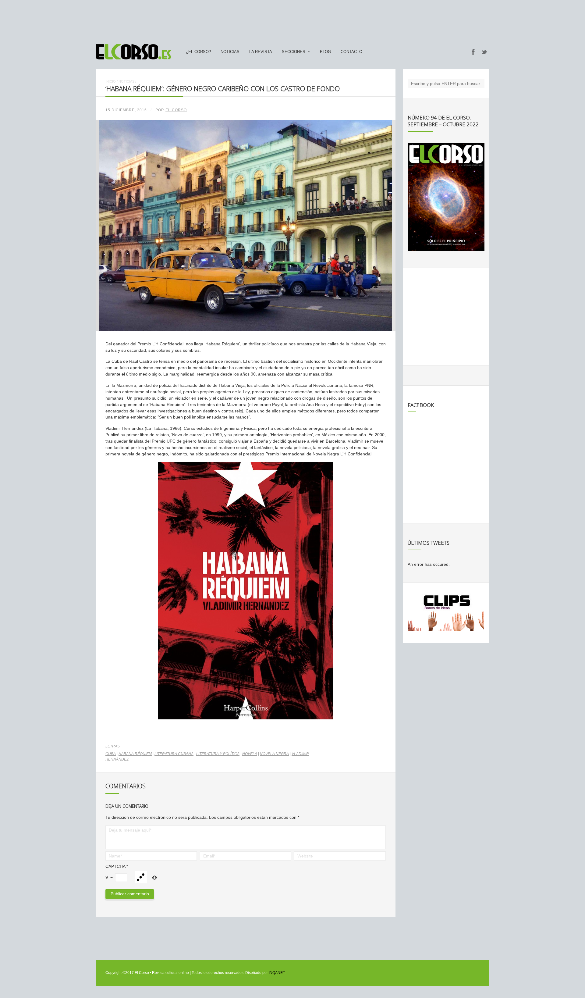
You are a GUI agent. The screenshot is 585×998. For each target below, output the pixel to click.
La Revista (260, 52)
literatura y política (217, 754)
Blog (325, 52)
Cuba (110, 754)
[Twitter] (484, 52)
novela (249, 754)
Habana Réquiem (135, 754)
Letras (112, 746)
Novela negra (274, 754)
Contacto (351, 52)
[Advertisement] (292, 19)
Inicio (110, 81)
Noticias (230, 52)
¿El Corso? (198, 52)
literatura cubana (173, 754)
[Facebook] (473, 52)
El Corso (176, 110)
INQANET (277, 973)
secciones (293, 52)
